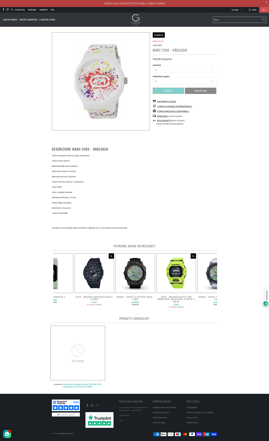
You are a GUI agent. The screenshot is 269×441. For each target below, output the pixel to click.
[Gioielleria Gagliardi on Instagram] (7, 10)
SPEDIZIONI (162, 116)
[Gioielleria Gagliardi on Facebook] (3, 10)
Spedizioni (32, 10)
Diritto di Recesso (160, 417)
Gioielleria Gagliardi (65, 433)
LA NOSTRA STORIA (47, 19)
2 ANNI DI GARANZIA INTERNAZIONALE (174, 106)
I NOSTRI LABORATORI (28, 19)
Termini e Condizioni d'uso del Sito (199, 412)
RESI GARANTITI (164, 120)
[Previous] (57, 280)
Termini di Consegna (161, 412)
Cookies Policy (192, 423)
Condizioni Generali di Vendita (164, 407)
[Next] (213, 280)
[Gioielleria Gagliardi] (136, 19)
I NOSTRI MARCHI (10, 19)
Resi (52, 10)
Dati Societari (191, 407)
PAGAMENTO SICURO (166, 101)
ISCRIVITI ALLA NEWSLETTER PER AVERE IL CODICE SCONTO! (134, 3)
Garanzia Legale (159, 423)
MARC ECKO (158, 41)
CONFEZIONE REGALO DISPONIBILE (173, 111)
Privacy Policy (191, 417)
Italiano (235, 10)
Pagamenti (44, 10)
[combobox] (239, 20)
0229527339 (20, 10)
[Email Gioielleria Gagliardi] (12, 10)
